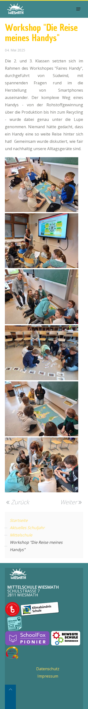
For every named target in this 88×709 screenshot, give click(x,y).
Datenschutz (47, 668)
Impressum (47, 676)
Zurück (19, 502)
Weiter (69, 502)
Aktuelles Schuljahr (27, 527)
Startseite (19, 520)
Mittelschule (21, 535)
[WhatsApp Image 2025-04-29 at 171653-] (41, 184)
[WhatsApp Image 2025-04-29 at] (41, 240)
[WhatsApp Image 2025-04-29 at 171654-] (41, 296)
